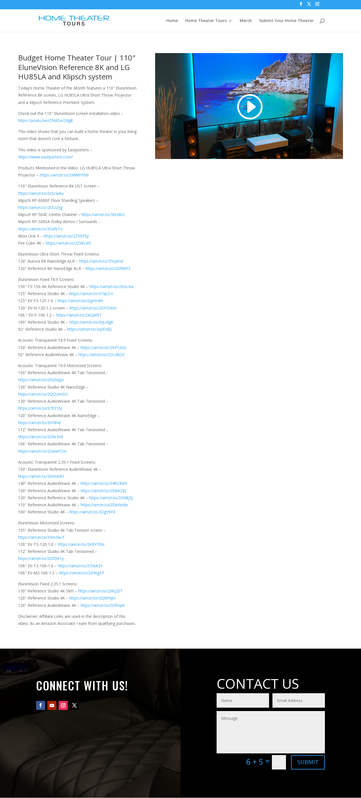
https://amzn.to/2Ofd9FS (108, 268)
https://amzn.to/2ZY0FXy (66, 236)
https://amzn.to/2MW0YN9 (64, 175)
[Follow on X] (74, 705)
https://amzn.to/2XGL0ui (111, 286)
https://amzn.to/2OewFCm (42, 451)
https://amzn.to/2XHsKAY (41, 476)
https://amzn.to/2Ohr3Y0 (40, 436)
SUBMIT (308, 762)
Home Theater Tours (206, 21)
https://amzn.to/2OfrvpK (103, 605)
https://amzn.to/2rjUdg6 (91, 322)
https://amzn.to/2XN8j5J (111, 497)
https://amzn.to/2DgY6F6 (92, 511)
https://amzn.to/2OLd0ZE (101, 354)
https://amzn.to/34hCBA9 (104, 483)
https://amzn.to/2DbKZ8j (103, 490)
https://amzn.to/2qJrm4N (80, 300)
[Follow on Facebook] (40, 705)
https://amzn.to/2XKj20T (100, 591)
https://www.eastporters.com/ (45, 157)
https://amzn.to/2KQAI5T (79, 315)
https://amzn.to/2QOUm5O (43, 394)
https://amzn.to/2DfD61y (41, 558)
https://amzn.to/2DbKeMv (104, 504)
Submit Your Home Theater (286, 21)
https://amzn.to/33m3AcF (41, 537)
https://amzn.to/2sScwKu (41, 193)
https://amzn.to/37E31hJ (40, 408)
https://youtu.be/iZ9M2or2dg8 (45, 120)
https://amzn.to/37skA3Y (80, 565)
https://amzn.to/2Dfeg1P (81, 572)
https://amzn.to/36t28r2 (103, 214)
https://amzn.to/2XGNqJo (41, 379)
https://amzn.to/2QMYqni (92, 598)
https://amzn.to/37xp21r (91, 293)
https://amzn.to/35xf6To (40, 229)
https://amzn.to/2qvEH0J (89, 329)
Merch (246, 21)
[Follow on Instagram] (63, 705)
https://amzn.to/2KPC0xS (103, 347)
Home (172, 21)
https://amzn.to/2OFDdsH (92, 308)
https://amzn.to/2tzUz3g (40, 207)
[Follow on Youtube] (51, 705)
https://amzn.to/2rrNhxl (39, 422)
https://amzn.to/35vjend (101, 261)
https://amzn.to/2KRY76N (81, 544)
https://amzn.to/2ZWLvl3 (68, 243)
